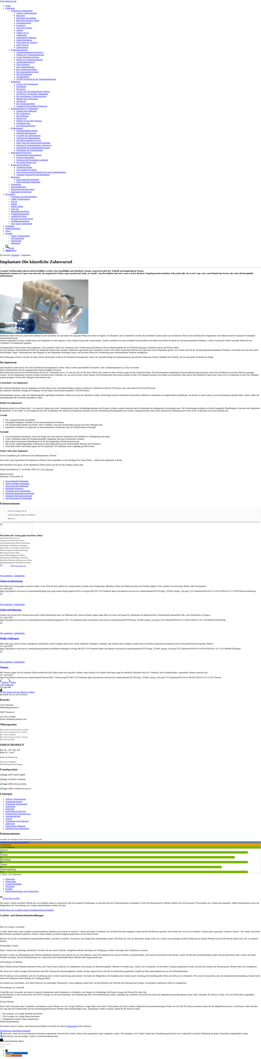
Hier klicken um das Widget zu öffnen (18, 692)
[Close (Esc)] (1, 1044)
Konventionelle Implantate (16, 481)
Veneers (4, 667)
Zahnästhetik (19, 576)
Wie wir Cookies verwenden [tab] (12, 927)
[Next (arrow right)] (4, 1046)
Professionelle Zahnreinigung (18, 814)
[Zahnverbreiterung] (5, 594)
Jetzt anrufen (16, 1055)
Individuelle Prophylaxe (15, 811)
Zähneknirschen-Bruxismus (17, 828)
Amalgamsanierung (13, 801)
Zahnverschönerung (11, 581)
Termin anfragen (21, 1053)
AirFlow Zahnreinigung (15, 799)
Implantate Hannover (14, 488)
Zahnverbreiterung (10, 609)
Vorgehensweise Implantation (18, 491)
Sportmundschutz (12, 816)
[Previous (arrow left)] (1, 1046)
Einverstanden (47, 910)
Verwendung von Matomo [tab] (11, 962)
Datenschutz (72, 1026)
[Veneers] (5, 652)
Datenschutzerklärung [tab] (9, 1021)
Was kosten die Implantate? (17, 486)
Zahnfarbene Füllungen (15, 826)
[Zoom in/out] (9, 1044)
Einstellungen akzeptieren (11, 1031)
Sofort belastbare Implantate (17, 483)
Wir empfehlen (6, 576)
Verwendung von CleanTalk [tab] (12, 987)
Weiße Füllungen (9, 638)
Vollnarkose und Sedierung (17, 821)
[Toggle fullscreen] (6, 1044)
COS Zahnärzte (46, 469)
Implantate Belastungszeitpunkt (18, 496)
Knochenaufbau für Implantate (18, 498)
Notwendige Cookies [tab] (9, 946)
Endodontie (10, 806)
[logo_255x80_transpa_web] (8, 1)
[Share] (4, 1044)
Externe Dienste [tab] (7, 1002)
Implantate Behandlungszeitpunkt (19, 493)
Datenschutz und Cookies (11, 910)
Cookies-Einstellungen (31, 910)
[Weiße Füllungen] (5, 623)
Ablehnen (26, 1031)
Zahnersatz (10, 823)
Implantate (9, 809)
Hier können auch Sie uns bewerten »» (15, 842)
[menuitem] (133, 6)
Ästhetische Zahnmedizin (16, 804)
